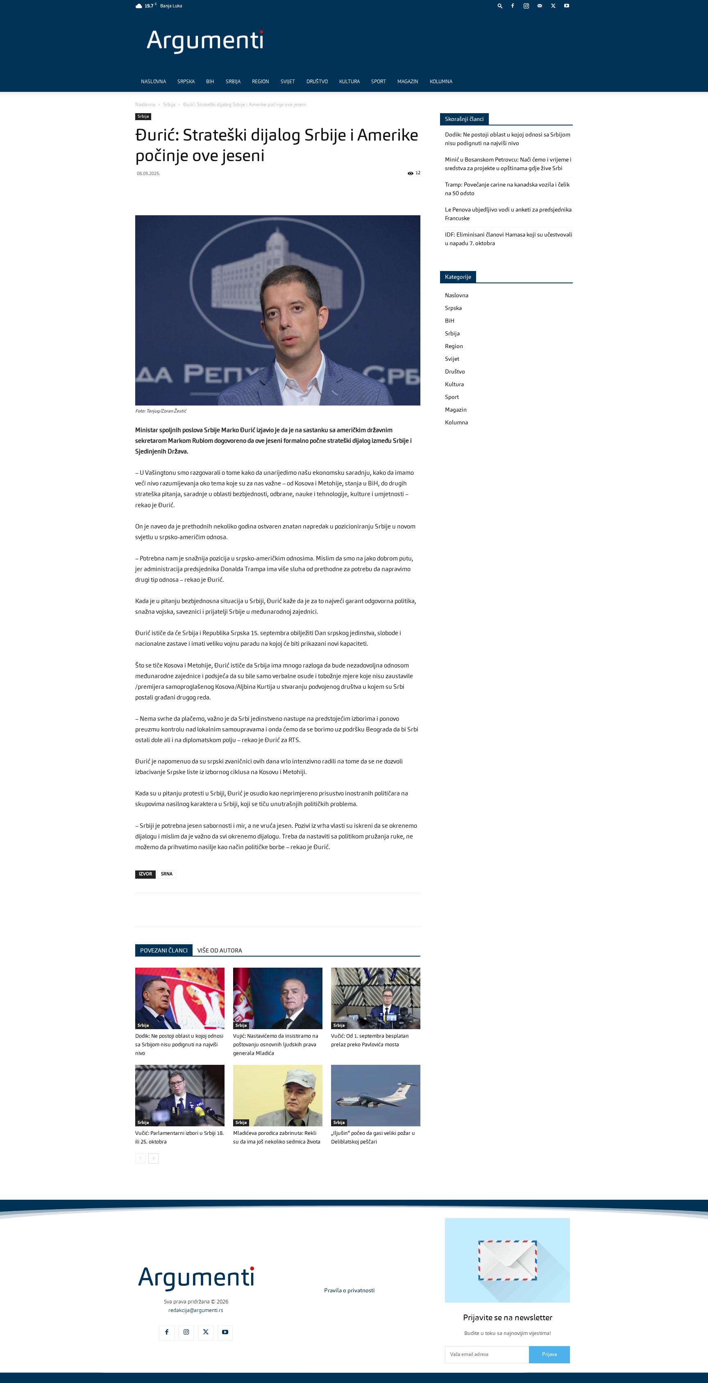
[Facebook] (512, 5)
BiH (210, 82)
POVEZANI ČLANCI (164, 951)
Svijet (288, 82)
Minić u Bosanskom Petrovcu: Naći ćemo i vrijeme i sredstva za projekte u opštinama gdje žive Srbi (508, 164)
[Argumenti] (196, 1279)
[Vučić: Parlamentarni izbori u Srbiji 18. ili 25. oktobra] (180, 1095)
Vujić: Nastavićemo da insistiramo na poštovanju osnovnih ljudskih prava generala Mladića (275, 1045)
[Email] (237, 192)
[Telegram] (200, 192)
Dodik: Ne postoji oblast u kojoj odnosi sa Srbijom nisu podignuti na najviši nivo (179, 1045)
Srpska (186, 82)
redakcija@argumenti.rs (195, 1310)
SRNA (166, 874)
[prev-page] (140, 1158)
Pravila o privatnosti (349, 1291)
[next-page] (153, 1158)
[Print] (256, 192)
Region (260, 82)
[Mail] (539, 5)
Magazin (407, 82)
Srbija (233, 82)
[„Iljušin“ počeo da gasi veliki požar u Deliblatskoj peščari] (375, 1095)
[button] (500, 5)
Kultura (349, 82)
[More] (275, 192)
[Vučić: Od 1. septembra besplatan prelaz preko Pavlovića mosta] (375, 998)
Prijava (549, 1354)
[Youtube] (566, 5)
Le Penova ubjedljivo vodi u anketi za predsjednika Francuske (508, 214)
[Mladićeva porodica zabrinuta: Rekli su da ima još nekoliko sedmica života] (277, 1095)
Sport (378, 82)
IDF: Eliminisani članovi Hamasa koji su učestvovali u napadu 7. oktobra (508, 239)
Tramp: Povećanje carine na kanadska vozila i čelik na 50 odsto (507, 189)
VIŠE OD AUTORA (219, 951)
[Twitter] (553, 5)
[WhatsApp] (181, 192)
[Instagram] (526, 5)
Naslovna (153, 82)
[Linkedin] (219, 192)
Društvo (317, 82)
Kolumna (441, 82)
